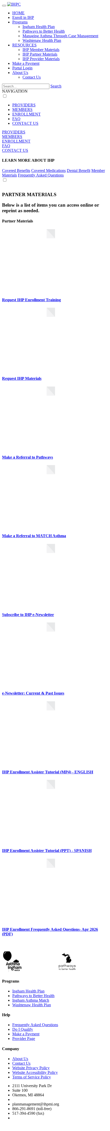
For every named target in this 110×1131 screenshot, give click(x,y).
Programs (20, 22)
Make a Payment (25, 63)
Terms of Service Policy (31, 1077)
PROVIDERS (24, 105)
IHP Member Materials (41, 49)
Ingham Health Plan (39, 26)
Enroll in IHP (23, 17)
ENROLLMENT (26, 114)
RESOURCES (24, 45)
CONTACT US (25, 123)
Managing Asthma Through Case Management (60, 36)
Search (55, 86)
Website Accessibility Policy (35, 1072)
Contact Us (32, 77)
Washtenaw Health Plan (42, 40)
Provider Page (23, 1038)
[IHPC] (14, 4)
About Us (20, 72)
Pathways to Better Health (44, 31)
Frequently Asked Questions (41, 175)
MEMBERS (22, 109)
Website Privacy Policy (31, 1068)
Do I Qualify (22, 1029)
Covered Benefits (16, 170)
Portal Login (22, 68)
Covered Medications (48, 170)
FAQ (16, 119)
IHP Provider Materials (41, 59)
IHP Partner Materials (40, 54)
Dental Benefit (78, 170)
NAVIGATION (15, 91)
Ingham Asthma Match (30, 1000)
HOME (18, 13)
